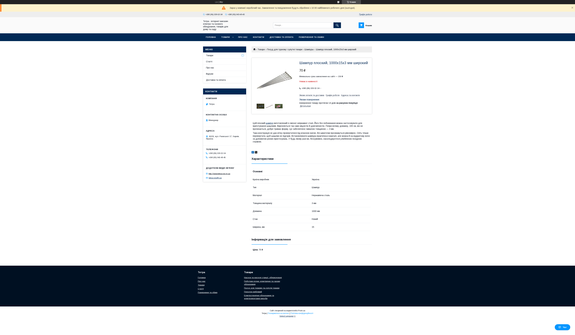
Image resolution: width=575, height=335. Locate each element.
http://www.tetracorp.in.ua (219, 173)
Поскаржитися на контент (278, 313)
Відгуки (209, 74)
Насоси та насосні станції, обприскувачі (263, 277)
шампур (269, 123)
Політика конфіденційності (301, 313)
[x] (256, 153)
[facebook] (253, 153)
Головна (211, 37)
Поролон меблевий (253, 292)
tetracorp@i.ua (215, 178)
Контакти (258, 37)
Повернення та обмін (311, 37)
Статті (209, 61)
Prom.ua (301, 311)
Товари (225, 37)
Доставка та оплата (281, 37)
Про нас (243, 37)
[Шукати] (337, 25)
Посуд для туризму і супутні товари (284, 49)
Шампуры (309, 49)
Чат (565, 327)
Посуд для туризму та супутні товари (261, 288)
